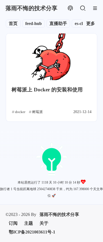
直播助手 (58, 23)
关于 (44, 192)
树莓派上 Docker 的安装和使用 (47, 89)
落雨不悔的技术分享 (59, 183)
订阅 (13, 192)
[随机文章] (70, 8)
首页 (13, 23)
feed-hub (33, 23)
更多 (90, 23)
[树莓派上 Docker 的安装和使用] (51, 56)
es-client (82, 23)
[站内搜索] (82, 8)
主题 (28, 192)
